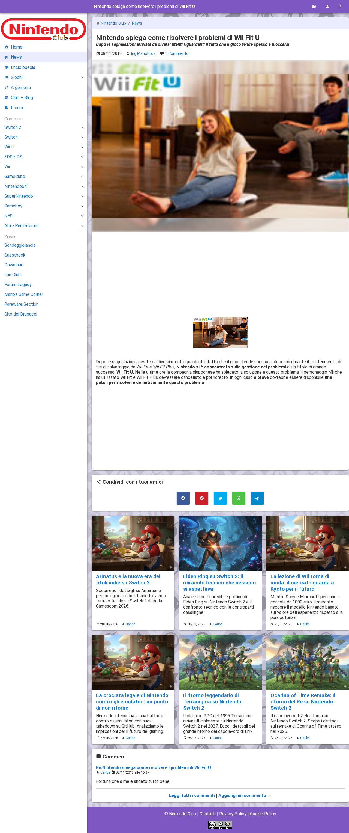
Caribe (130, 624)
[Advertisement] (220, 274)
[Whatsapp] (238, 498)
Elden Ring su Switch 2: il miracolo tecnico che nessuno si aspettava (219, 582)
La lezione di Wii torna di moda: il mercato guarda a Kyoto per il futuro (302, 582)
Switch (11, 137)
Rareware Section (21, 304)
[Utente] (327, 6)
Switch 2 (12, 127)
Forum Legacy (18, 284)
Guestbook (14, 255)
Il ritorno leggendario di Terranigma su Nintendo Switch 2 (212, 701)
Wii (7, 166)
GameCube (14, 176)
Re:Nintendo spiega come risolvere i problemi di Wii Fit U (153, 767)
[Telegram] (257, 498)
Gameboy (13, 206)
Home (16, 47)
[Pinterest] (201, 498)
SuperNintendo (18, 196)
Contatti (208, 813)
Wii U (9, 147)
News (137, 23)
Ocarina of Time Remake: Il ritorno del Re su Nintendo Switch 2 (302, 701)
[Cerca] (340, 6)
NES (8, 215)
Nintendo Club (113, 23)
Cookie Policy (263, 813)
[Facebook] (314, 6)
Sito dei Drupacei (20, 314)
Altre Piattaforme (21, 225)
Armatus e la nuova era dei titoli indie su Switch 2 (128, 579)
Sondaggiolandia (19, 245)
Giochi (16, 77)
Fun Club (12, 274)
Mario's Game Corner (23, 294)
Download (13, 264)
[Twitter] (220, 498)
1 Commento (177, 53)
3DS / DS (13, 156)
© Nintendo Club (180, 813)
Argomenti (21, 87)
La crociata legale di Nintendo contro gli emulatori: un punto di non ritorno (132, 701)
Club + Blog (22, 97)
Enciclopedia (23, 67)
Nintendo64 (15, 186)
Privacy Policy (232, 813)
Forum (17, 107)
